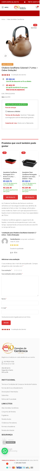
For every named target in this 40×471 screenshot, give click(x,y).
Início (3, 19)
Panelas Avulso (6, 419)
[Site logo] (20, 7)
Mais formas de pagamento (15, 89)
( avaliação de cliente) (18, 75)
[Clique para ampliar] (5, 56)
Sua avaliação (7, 270)
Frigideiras (5, 415)
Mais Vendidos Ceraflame (15, 19)
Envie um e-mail (9, 364)
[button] (4, 451)
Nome (4, 299)
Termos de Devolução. (12, 115)
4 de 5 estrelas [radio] (19, 270)
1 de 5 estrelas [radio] (15, 270)
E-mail (4, 308)
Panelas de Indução (8, 430)
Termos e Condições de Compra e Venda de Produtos (19, 384)
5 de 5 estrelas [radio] (21, 270)
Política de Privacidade (9, 399)
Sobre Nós (5, 395)
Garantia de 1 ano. (11, 123)
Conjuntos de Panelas (9, 412)
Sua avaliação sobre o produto (12, 274)
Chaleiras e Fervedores (9, 423)
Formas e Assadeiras (8, 426)
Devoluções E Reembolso (10, 392)
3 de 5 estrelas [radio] (18, 270)
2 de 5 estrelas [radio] (16, 270)
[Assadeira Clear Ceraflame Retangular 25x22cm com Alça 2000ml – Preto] (30, 160)
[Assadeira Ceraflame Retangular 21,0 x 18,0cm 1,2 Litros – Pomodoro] (11, 160)
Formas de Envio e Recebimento (12, 388)
